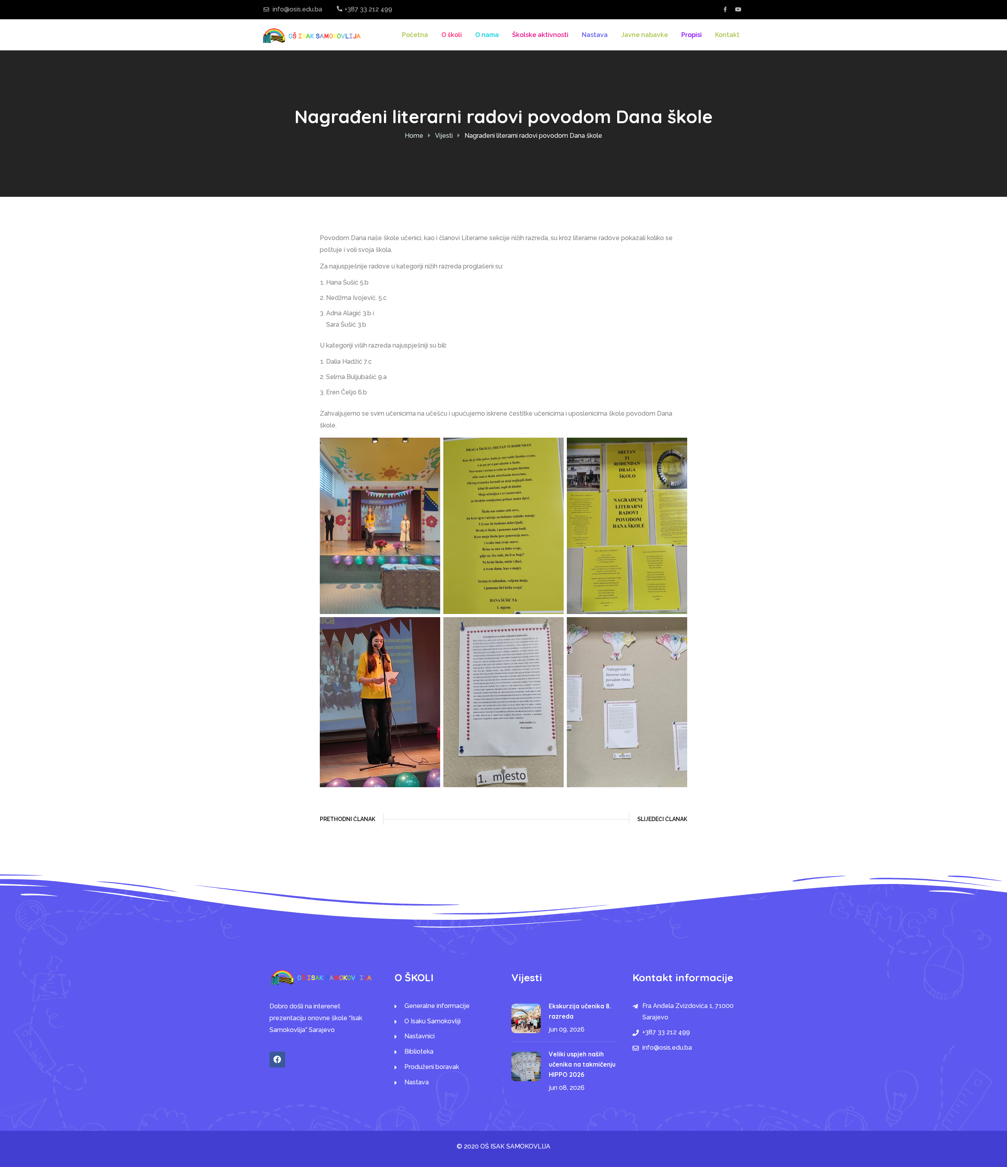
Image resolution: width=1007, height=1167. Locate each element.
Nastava (595, 35)
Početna (415, 35)
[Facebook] (277, 1059)
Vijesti (444, 135)
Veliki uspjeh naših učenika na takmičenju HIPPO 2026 (582, 1064)
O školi (451, 35)
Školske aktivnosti (540, 35)
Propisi (691, 35)
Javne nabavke (644, 35)
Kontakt (727, 35)
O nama (487, 35)
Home (414, 135)
